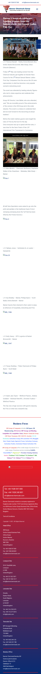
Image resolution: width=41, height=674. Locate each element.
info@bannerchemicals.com (14, 496)
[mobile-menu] (35, 9)
